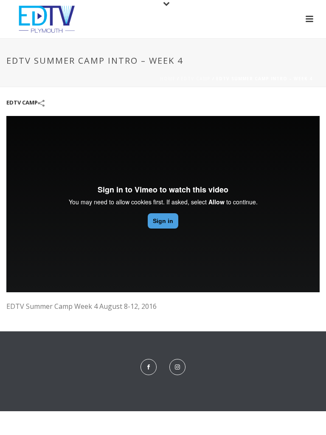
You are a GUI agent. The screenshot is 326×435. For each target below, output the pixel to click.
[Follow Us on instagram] (177, 367)
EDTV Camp (196, 79)
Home (167, 79)
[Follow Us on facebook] (149, 367)
